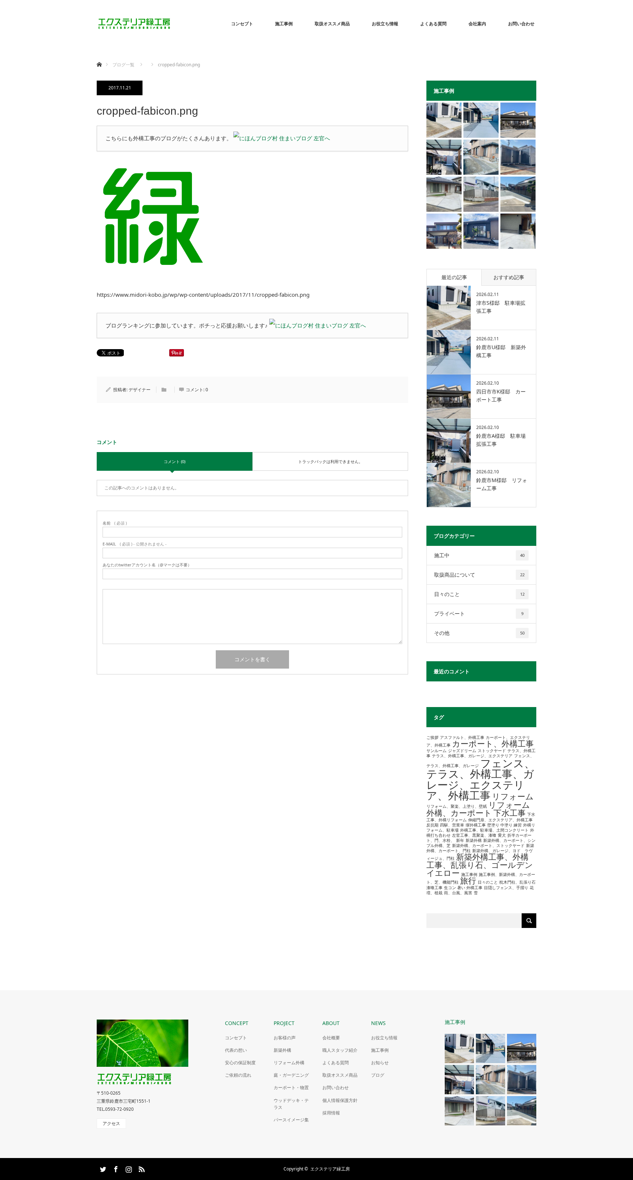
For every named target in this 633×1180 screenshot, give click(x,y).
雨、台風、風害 (458, 892)
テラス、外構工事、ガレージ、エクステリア (472, 755)
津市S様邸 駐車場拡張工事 (500, 306)
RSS (140, 1167)
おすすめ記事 (508, 277)
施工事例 (284, 24)
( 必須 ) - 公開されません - (135, 544)
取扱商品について (479, 574)
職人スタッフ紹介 (340, 1050)
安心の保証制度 (240, 1062)
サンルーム (436, 750)
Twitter (102, 1167)
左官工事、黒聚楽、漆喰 (474, 835)
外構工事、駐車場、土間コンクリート (494, 830)
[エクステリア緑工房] (172, 23)
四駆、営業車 (452, 825)
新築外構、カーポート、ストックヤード (488, 845)
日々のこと (479, 594)
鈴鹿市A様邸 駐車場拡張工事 (501, 439)
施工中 (479, 555)
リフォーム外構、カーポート (478, 808)
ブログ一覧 (123, 65)
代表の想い (236, 1050)
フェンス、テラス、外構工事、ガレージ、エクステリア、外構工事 (480, 779)
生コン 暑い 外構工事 (463, 887)
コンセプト (242, 24)
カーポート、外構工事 (493, 743)
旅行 (468, 880)
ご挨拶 (432, 737)
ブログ (377, 1075)
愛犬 (502, 835)
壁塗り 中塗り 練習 (504, 825)
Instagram (127, 1167)
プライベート (478, 613)
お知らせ (380, 1062)
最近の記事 (454, 277)
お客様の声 (285, 1038)
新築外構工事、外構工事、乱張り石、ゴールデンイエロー (479, 864)
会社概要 (331, 1038)
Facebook (115, 1167)
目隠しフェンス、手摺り (506, 887)
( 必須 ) (115, 523)
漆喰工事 (434, 887)
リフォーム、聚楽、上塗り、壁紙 (456, 806)
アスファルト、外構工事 (462, 737)
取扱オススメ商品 (332, 24)
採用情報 (331, 1113)
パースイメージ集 (291, 1120)
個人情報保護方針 (340, 1100)
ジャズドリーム (462, 750)
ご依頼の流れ (238, 1075)
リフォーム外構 (289, 1062)
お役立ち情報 (385, 24)
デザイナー (140, 389)
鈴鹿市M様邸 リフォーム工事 (501, 484)
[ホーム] (99, 56)
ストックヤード (492, 750)
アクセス (111, 1123)
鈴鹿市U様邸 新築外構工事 (501, 351)
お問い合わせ (521, 24)
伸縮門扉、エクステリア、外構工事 (500, 819)
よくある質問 (433, 24)
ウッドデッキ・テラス (291, 1103)
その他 (479, 632)
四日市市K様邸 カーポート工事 (501, 395)
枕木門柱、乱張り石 (517, 882)
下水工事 (509, 812)
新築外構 (474, 840)
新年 (460, 840)
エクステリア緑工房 (330, 1169)
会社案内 (477, 24)
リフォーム (513, 796)
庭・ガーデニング (291, 1075)
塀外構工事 (476, 825)
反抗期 (432, 825)
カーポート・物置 (291, 1087)
